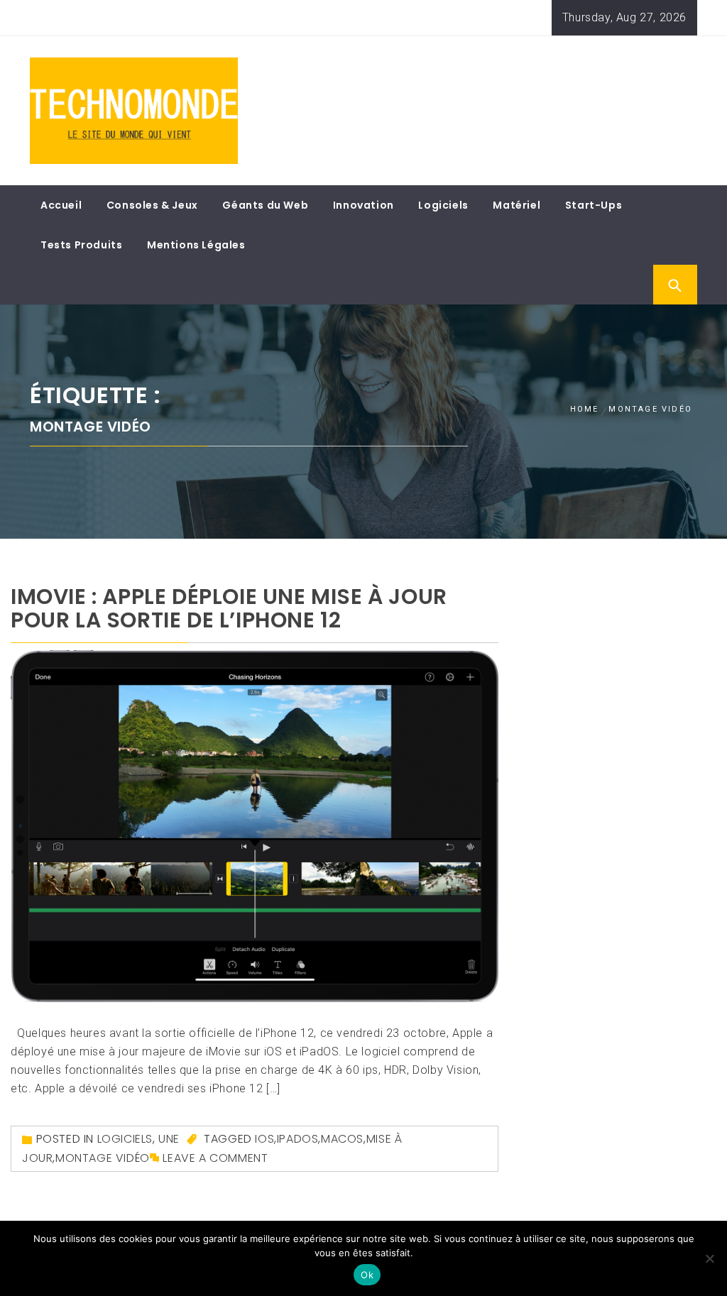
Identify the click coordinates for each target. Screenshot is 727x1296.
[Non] (709, 1258)
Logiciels (443, 205)
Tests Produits (81, 245)
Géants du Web (265, 205)
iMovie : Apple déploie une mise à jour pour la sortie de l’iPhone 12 (229, 608)
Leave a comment (215, 1158)
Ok (367, 1274)
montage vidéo (102, 1158)
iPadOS (298, 1139)
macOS (342, 1139)
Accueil (61, 205)
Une (169, 1139)
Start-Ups (593, 205)
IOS (264, 1139)
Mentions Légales (196, 245)
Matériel (516, 205)
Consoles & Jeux (152, 205)
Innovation (363, 205)
